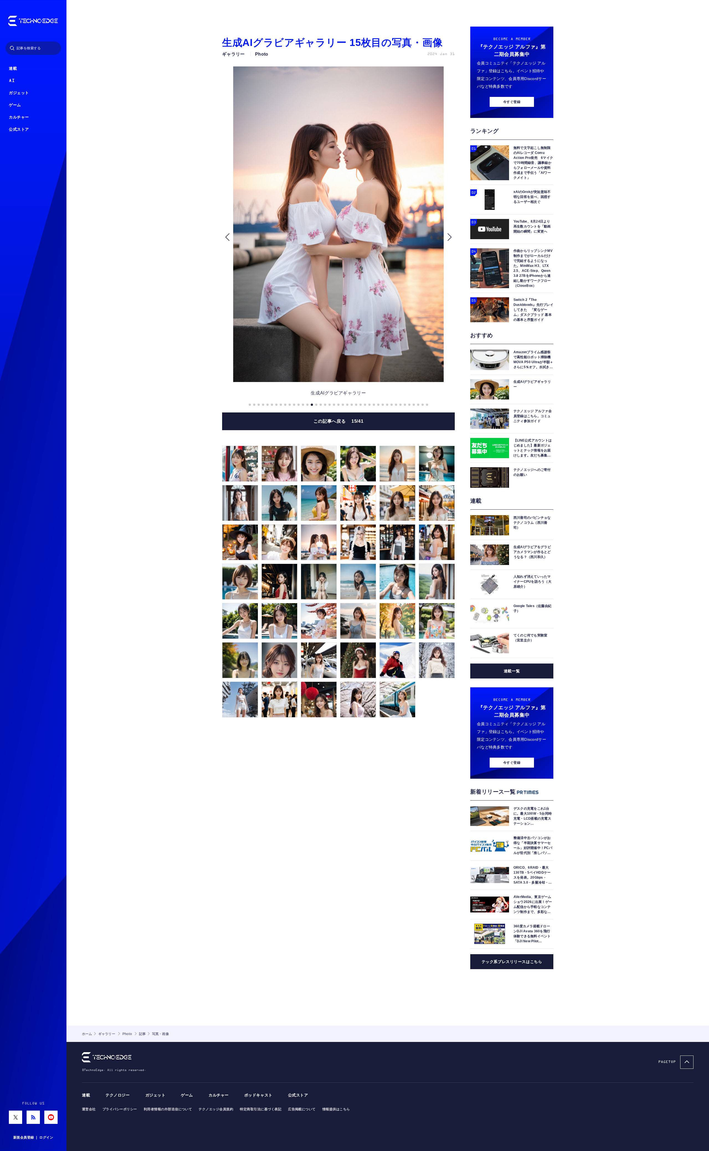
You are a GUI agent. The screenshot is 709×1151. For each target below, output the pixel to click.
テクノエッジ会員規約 (216, 1109)
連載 (13, 68)
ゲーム (15, 105)
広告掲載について (302, 1109)
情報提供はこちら (336, 1109)
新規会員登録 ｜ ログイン (33, 1137)
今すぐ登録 (511, 102)
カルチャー (19, 117)
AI (12, 81)
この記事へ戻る (338, 421)
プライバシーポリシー (119, 1109)
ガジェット (19, 93)
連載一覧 (512, 671)
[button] (227, 237)
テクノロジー (118, 1095)
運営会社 (89, 1109)
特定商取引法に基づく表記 (260, 1109)
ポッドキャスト (258, 1095)
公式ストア (19, 129)
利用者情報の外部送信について (168, 1109)
